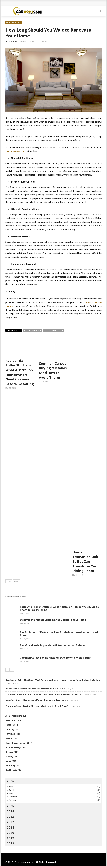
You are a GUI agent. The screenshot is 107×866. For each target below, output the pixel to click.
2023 (10, 816)
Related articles (14, 330)
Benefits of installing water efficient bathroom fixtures (52, 645)
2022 (10, 822)
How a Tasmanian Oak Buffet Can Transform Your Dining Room (85, 561)
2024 (10, 811)
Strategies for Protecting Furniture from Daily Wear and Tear (42, 3)
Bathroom (10, 720)
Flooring (9, 729)
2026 (10, 781)
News (8, 760)
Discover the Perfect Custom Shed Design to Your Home (53, 619)
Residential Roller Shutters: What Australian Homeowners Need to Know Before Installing (19, 372)
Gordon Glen (11, 41)
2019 (10, 838)
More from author (32, 330)
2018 (10, 843)
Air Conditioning (13, 715)
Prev (10, 581)
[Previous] (7, 670)
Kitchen (9, 751)
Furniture (10, 733)
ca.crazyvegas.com (15, 151)
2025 (10, 806)
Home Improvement (13, 23)
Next (16, 581)
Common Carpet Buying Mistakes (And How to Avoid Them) (53, 370)
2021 (10, 827)
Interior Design (13, 747)
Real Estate (11, 769)
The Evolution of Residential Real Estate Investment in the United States (59, 634)
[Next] (12, 670)
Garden (9, 738)
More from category (53, 330)
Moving (9, 756)
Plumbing (10, 765)
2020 (10, 832)
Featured (10, 724)
